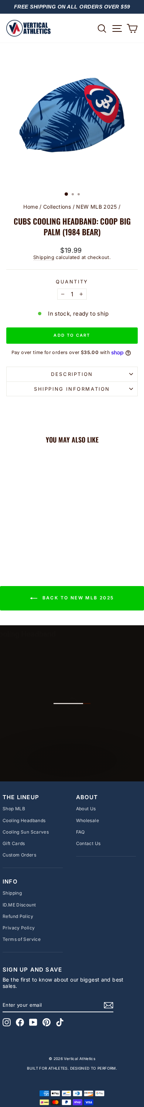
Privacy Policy (19, 928)
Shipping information (72, 389)
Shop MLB (14, 808)
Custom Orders (19, 855)
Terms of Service (22, 939)
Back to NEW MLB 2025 (77, 597)
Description (72, 374)
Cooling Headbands (24, 820)
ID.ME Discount (19, 905)
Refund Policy (18, 916)
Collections (57, 206)
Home (30, 206)
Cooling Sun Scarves (26, 832)
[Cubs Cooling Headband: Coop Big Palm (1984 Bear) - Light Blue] (31, 541)
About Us (86, 808)
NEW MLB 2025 (96, 206)
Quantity (72, 282)
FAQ (80, 832)
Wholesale (87, 820)
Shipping (43, 257)
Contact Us (88, 843)
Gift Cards (14, 843)
